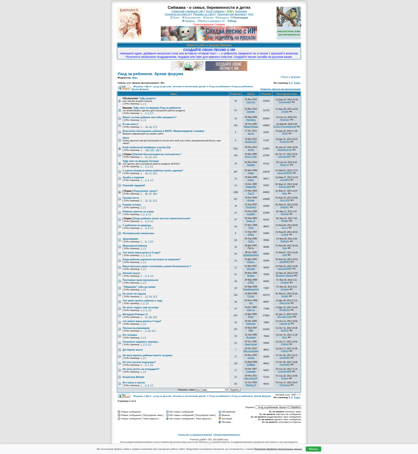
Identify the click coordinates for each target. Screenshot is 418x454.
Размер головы (132, 204)
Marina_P (251, 385)
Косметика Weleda (133, 377)
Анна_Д (251, 220)
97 (150, 193)
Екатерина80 (285, 102)
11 (146, 200)
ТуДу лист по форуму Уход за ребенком (157, 107)
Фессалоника (250, 351)
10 (149, 330)
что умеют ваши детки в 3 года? (142, 321)
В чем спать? (130, 124)
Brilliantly (285, 241)
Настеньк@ (250, 378)
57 (146, 317)
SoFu (251, 241)
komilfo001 (285, 357)
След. (297, 83)
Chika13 (285, 344)
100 (147, 150)
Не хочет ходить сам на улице (141, 307)
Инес (135, 77)
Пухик (250, 296)
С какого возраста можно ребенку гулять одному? (153, 170)
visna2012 (285, 180)
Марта (250, 261)
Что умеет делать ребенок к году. (143, 300)
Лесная (251, 268)
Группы (210, 17)
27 (150, 173)
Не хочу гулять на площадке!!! (141, 369)
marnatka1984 (284, 371)
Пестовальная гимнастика (138, 233)
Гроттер (251, 102)
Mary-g (251, 309)
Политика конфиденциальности (226, 434)
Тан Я (251, 193)
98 (154, 193)
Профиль (190, 21)
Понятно (313, 449)
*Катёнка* (250, 207)
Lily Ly (285, 227)
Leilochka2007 (285, 156)
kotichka (250, 323)
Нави (251, 173)
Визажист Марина (285, 275)
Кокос (251, 179)
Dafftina (251, 364)
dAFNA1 (285, 330)
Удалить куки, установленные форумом (195, 434)
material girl (284, 323)
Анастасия (251, 344)
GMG (251, 282)
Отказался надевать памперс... (141, 341)
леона (251, 357)
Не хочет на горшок (134, 293)
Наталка (251, 119)
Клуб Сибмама (215, 11)
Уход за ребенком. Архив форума (150, 74)
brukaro (284, 378)
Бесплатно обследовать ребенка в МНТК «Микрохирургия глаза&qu (163, 131)
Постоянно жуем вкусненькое (140, 280)
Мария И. (284, 165)
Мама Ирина (251, 126)
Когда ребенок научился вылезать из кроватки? (151, 259)
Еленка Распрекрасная (284, 126)
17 (154, 126)
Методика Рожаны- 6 (135, 314)
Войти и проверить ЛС (212, 21)
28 (154, 173)
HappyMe (251, 186)
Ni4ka (251, 234)
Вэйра (250, 275)
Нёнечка (285, 214)
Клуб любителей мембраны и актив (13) (146, 147)
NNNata (285, 221)
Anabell (251, 214)
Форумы (138, 86)
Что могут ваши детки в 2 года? (142, 252)
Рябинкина (285, 385)
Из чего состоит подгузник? (139, 362)
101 (152, 150)
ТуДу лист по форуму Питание (141, 161)
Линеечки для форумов (231, 14)
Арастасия (285, 303)
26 (146, 173)
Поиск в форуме (290, 77)
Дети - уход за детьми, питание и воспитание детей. (176, 86)
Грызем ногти (131, 197)
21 (146, 157)
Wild (251, 330)
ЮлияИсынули (285, 150)
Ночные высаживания (136, 328)
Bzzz (284, 337)
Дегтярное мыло (133, 349)
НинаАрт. (284, 207)
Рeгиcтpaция (240, 17)
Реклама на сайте (204, 14)
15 (146, 126)
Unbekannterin (251, 255)
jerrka (251, 149)
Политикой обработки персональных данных (278, 449)
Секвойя (251, 371)
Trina (250, 227)
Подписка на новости (178, 14)
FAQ (250, 14)
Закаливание (130, 238)
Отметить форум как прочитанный (280, 89)
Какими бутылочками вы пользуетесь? (157, 154)
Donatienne (285, 310)
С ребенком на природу (137, 225)
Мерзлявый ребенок (135, 245)
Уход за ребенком (219, 86)
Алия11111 (251, 141)
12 (150, 200)
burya (251, 133)
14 (150, 296)
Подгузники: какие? (146, 191)
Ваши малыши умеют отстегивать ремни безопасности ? (157, 266)
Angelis (284, 296)
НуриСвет (285, 119)
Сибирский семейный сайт (187, 11)
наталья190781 (284, 173)
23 (154, 157)
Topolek (251, 111)
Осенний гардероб (134, 185)
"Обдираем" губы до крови (139, 286)
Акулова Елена (284, 316)
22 (150, 157)
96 (146, 193)
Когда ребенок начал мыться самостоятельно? (162, 218)
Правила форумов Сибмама (209, 24)
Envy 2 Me (251, 156)
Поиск (176, 17)
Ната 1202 (285, 200)
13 (154, 200)
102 (158, 150)
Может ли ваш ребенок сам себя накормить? (150, 117)
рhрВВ (202, 439)
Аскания (251, 337)
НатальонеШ (285, 186)
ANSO (285, 133)
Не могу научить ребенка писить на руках (147, 355)
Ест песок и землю (134, 382)
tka (250, 303)
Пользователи (193, 17)
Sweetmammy (251, 289)
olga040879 (284, 262)
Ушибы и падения (133, 177)
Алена (250, 200)
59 (154, 317)
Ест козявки (130, 334)
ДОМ (230, 11)
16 (150, 126)
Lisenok (285, 234)
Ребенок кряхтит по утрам (138, 211)
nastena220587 (285, 268)
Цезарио (285, 282)
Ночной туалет (131, 273)
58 (150, 317)
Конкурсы (223, 17)
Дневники (241, 11)
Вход (233, 21)
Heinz (126, 137)
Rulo (285, 248)
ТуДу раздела (147, 98)
